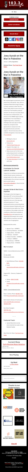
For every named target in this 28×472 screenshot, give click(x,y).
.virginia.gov (17, 302)
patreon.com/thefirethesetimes (15, 149)
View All (14, 444)
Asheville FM (14, 4)
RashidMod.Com (8, 214)
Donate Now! (14, 34)
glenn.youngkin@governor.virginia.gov (14, 312)
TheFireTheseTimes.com (13, 145)
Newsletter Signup (14, 46)
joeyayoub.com (11, 141)
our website (8, 135)
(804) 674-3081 (14, 279)
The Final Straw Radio (13, 66)
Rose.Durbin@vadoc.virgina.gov (15, 296)
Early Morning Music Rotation (14, 344)
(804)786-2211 (7, 310)
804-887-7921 (19, 294)
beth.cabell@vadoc (9, 302)
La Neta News (14, 364)
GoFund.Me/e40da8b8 (9, 183)
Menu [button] (15, 12)
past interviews (13, 159)
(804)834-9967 (7, 304)
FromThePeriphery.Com (13, 157)
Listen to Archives (14, 24)
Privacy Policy (18, 455)
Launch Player (14, 19)
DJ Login (14, 457)
